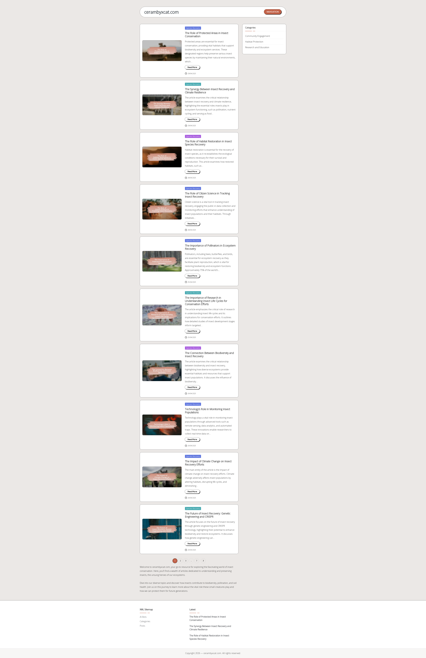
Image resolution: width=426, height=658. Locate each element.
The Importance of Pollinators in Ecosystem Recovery (210, 247)
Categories (145, 621)
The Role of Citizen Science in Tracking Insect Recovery (207, 194)
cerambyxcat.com (161, 12)
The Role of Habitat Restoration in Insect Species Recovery (208, 142)
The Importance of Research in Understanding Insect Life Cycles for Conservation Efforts (206, 301)
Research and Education (257, 47)
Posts (142, 625)
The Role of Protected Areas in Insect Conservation (206, 34)
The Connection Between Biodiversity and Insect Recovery (209, 354)
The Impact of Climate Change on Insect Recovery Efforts (208, 462)
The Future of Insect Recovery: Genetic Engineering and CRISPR (207, 515)
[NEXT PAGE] (203, 560)
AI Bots (143, 616)
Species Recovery (193, 28)
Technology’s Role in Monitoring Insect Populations (207, 410)
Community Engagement (257, 36)
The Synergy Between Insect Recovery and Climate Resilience (210, 90)
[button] (272, 11)
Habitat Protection (254, 41)
